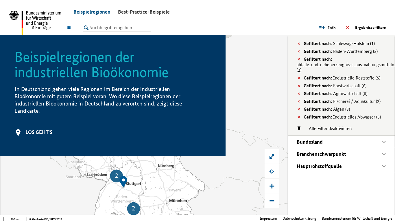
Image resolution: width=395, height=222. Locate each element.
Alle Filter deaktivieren (327, 128)
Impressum (268, 218)
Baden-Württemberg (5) (341, 51)
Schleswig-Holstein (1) (339, 43)
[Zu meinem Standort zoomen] (272, 171)
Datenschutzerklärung (299, 218)
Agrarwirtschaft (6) (335, 93)
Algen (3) (327, 109)
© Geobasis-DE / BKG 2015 (45, 219)
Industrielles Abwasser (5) (342, 117)
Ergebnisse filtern (370, 27)
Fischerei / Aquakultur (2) (342, 101)
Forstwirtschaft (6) (335, 85)
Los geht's (38, 132)
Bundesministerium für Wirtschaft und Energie (357, 218)
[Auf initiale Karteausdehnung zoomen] (272, 156)
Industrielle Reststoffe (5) (342, 78)
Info (332, 27)
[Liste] (70, 27)
